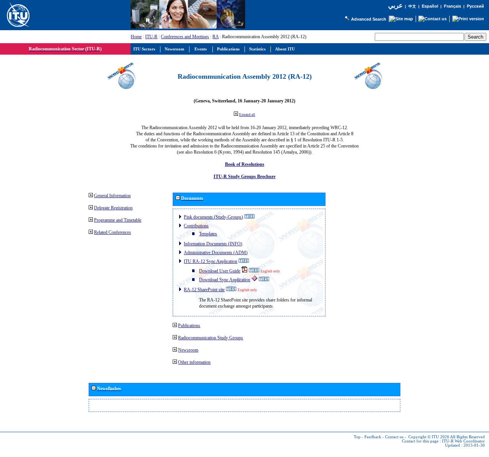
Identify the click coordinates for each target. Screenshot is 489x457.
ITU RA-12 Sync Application (210, 261)
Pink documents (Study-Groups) (213, 217)
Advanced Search (368, 19)
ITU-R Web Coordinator (463, 441)
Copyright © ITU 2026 (428, 437)
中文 (412, 6)
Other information (194, 362)
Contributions (196, 225)
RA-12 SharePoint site (204, 289)
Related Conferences (112, 232)
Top (357, 437)
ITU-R (151, 36)
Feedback (372, 437)
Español (430, 6)
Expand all (247, 115)
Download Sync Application (224, 279)
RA (215, 36)
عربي (395, 5)
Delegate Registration (113, 208)
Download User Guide (219, 271)
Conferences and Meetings (185, 36)
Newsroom (188, 350)
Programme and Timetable (117, 220)
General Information (112, 195)
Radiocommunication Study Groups (210, 337)
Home (136, 36)
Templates (208, 234)
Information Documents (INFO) (213, 243)
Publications (189, 325)
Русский (475, 6)
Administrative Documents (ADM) (216, 252)
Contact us (394, 437)
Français (452, 6)
